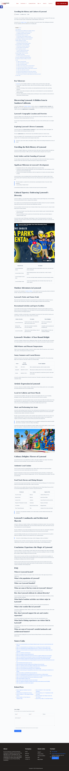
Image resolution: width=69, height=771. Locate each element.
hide (20, 27)
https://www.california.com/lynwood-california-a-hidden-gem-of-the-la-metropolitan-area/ (31, 665)
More (38, 3)
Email (30, 714)
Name (16, 714)
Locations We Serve (32, 3)
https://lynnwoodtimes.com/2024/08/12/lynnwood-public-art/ (26, 672)
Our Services (23, 3)
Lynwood (18, 83)
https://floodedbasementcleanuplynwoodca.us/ (24, 662)
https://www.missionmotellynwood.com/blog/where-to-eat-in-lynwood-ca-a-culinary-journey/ (32, 674)
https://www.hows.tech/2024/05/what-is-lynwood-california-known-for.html (29, 677)
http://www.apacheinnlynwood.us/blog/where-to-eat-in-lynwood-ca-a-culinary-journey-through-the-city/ (34, 675)
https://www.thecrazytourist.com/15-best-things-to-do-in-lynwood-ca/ (28, 667)
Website (44, 714)
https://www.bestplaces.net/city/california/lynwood (25, 654)
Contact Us (50, 3)
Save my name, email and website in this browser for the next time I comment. (27, 727)
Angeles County (23, 22)
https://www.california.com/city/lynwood (23, 652)
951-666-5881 (54, 751)
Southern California (27, 106)
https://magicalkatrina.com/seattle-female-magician (25, 682)
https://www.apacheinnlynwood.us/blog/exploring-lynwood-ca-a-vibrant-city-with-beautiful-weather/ (33, 648)
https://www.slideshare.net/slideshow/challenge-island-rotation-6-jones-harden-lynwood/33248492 (33, 681)
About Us (44, 3)
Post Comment (17, 730)
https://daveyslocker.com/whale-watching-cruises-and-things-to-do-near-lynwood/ (30, 664)
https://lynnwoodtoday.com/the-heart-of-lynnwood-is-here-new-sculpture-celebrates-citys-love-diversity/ (34, 655)
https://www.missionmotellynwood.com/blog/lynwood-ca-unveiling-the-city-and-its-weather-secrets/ (33, 647)
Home (17, 3)
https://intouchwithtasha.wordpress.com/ (23, 678)
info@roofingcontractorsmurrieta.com (59, 753)
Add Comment (18, 717)
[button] (1, 6)
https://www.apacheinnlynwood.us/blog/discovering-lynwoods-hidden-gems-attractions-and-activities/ (33, 657)
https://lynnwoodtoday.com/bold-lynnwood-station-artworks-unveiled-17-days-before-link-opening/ (33, 658)
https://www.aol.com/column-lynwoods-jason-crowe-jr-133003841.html (28, 668)
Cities (28, 14)
